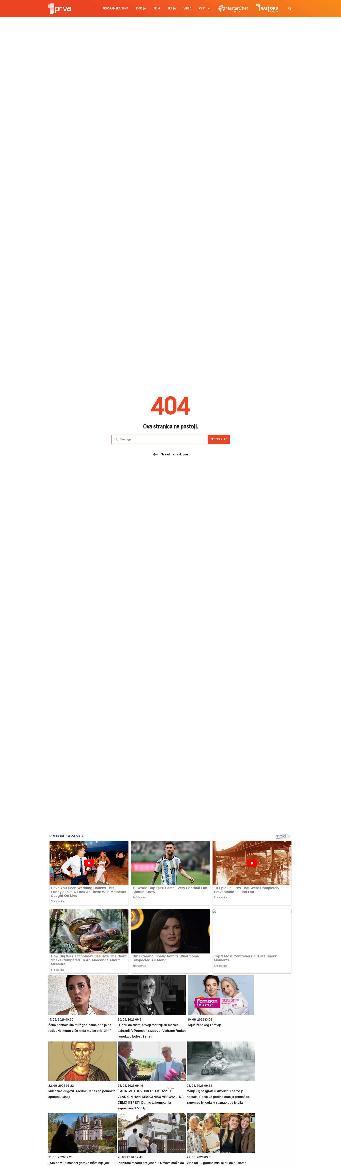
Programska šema (115, 8)
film (157, 8)
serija (172, 8)
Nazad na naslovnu (174, 454)
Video (187, 8)
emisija (141, 8)
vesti (202, 8)
